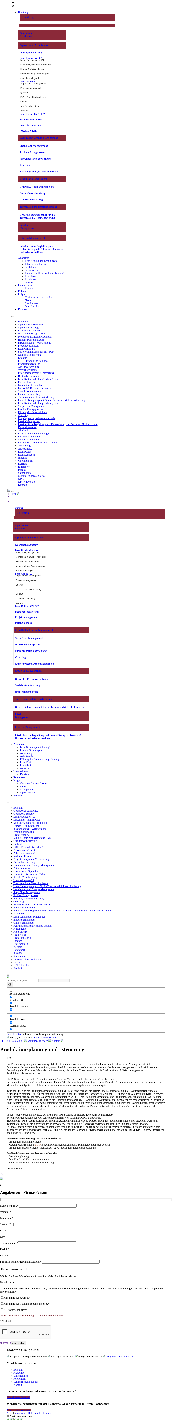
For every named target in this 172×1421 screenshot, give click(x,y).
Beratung (28, 17)
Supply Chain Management (33, 83)
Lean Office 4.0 (28, 81)
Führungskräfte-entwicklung (35, 159)
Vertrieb (24, 110)
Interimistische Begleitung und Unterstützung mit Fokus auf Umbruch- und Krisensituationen (41, 249)
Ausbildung (24, 445)
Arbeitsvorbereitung (30, 106)
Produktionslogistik (29, 78)
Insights (22, 469)
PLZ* (3, 1230)
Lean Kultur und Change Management (38, 379)
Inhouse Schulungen (29, 436)
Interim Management (32, 238)
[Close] (12, 491)
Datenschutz (34, 1413)
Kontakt (22, 484)
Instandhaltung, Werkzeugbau (35, 73)
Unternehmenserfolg (31, 199)
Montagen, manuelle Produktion (35, 64)
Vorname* (5, 1211)
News (21, 478)
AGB (3, 1315)
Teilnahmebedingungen (50, 1315)
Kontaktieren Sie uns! (45, 1037)
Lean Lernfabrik (26, 454)
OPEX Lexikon (26, 481)
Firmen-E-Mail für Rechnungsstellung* (21, 1261)
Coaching (25, 165)
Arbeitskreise (25, 448)
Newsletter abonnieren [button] (19, 1410)
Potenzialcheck (28, 130)
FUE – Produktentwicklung (33, 360)
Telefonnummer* (9, 1243)
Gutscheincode (8, 1282)
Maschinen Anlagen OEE (31, 333)
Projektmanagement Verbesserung (36, 372)
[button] (63, 4)
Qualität (24, 92)
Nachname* (6, 1218)
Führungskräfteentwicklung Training (37, 442)
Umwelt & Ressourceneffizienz (37, 187)
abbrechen (5, 1342)
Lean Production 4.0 (31, 58)
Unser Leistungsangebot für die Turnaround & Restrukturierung (52, 400)
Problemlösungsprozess (33, 152)
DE (8, 494)
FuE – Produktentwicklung (33, 97)
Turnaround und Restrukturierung (38, 207)
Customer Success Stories (31, 475)
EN (14, 494)
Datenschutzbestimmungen (22, 1315)
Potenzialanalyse (27, 382)
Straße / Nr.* (6, 1224)
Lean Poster (24, 451)
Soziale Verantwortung (32, 193)
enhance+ (23, 457)
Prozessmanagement (30, 88)
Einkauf (24, 101)
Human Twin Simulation (32, 69)
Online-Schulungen (28, 439)
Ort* (2, 1236)
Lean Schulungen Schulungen (34, 433)
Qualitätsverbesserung (29, 354)
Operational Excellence (34, 45)
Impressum (20, 1413)
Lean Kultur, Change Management (39, 138)
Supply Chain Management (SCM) (36, 351)
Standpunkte (24, 472)
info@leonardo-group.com (120, 1356)
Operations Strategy (31, 52)
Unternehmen (25, 460)
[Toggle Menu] (12, 316)
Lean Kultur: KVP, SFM (32, 114)
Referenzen (24, 466)
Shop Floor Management (34, 146)
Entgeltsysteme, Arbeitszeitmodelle (39, 171)
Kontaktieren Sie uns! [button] (18, 1397)
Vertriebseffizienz (27, 369)
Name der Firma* (9, 1205)
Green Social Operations (33, 179)
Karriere (22, 463)
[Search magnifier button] (10, 984)
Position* (5, 1255)
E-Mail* (4, 1249)
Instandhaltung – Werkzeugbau (34, 342)
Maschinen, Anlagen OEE (32, 60)
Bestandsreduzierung (31, 119)
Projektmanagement (31, 125)
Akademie (23, 430)
